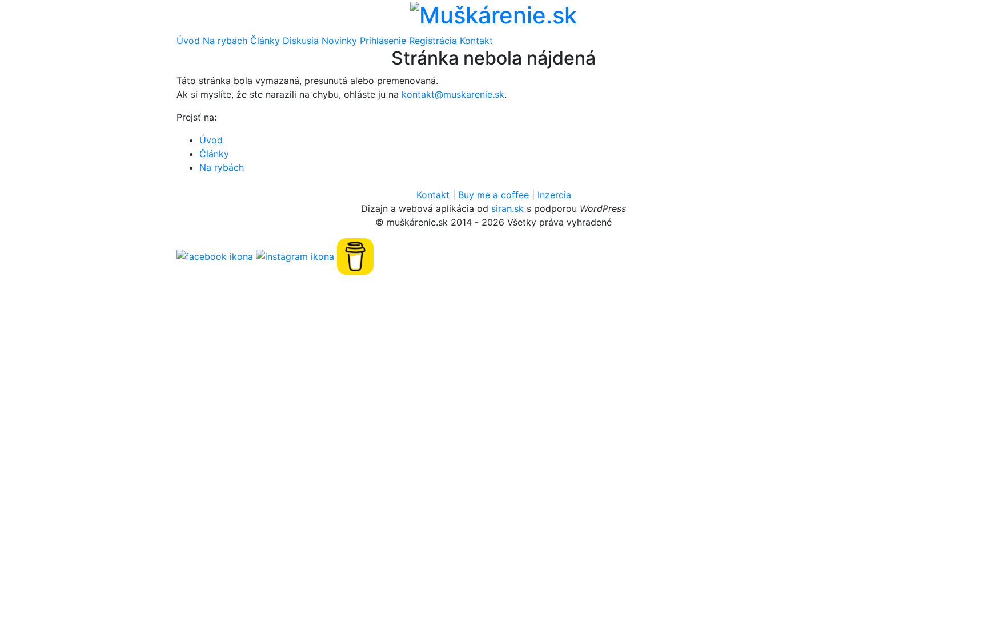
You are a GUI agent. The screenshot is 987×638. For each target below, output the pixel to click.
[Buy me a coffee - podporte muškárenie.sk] (355, 256)
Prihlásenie (383, 40)
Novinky (339, 40)
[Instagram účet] (295, 256)
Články (265, 40)
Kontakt (476, 40)
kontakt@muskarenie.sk (453, 94)
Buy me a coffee (493, 194)
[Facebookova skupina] (214, 256)
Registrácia (433, 40)
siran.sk (507, 208)
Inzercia (554, 194)
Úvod (188, 40)
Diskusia (301, 40)
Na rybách (225, 40)
